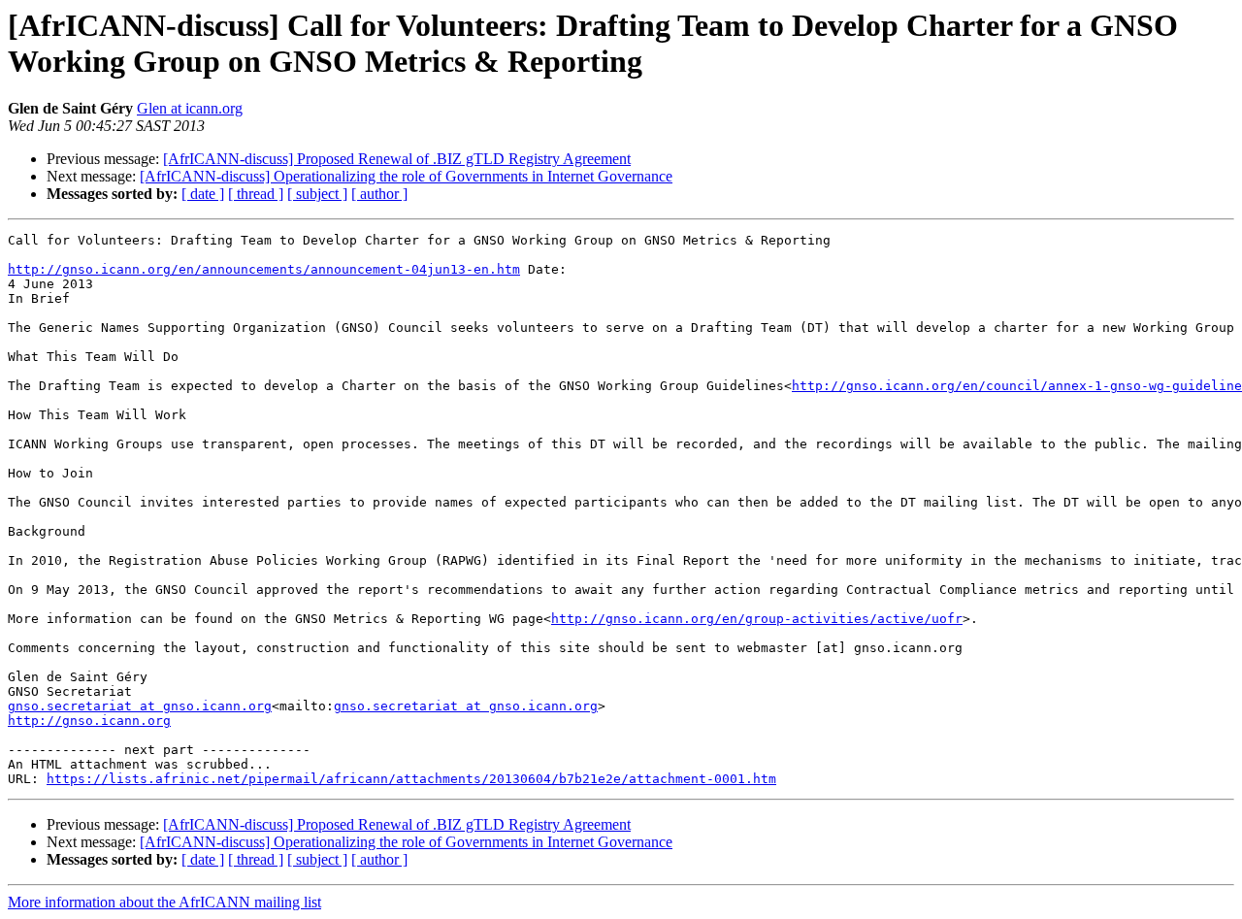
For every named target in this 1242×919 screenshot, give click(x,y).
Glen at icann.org (190, 108)
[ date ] (202, 193)
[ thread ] (255, 193)
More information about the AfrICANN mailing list (164, 902)
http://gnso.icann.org (89, 720)
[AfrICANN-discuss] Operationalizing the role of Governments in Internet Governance (406, 176)
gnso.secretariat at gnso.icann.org (140, 706)
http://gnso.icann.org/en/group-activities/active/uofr (757, 618)
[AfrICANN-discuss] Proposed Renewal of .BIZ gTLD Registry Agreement (397, 158)
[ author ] (379, 193)
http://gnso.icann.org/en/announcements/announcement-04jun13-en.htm (264, 269)
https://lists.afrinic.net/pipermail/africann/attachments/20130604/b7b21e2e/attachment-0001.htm (411, 778)
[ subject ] (317, 193)
